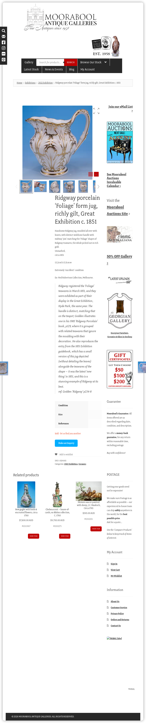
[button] (96, 111)
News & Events (54, 69)
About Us (115, 601)
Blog (71, 69)
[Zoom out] (90, 174)
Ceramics (82, 464)
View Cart (115, 570)
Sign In (114, 563)
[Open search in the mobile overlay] (56, 62)
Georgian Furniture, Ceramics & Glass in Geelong (119, 335)
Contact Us (116, 625)
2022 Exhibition (45, 82)
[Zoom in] (96, 174)
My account (87, 69)
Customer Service (119, 607)
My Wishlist (116, 576)
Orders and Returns (120, 619)
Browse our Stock (90, 62)
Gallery (29, 62)
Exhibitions (30, 82)
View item (33, 536)
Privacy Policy (117, 613)
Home (19, 82)
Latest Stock (31, 69)
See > (116, 180)
